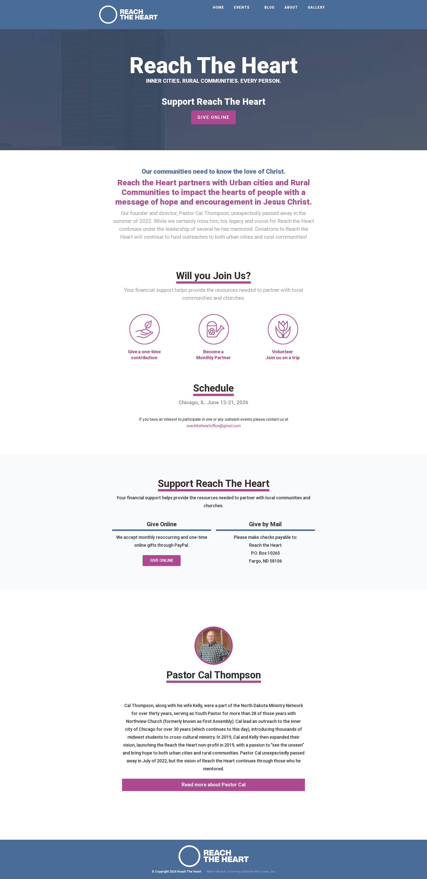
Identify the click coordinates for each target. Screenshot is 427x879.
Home (218, 7)
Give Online (213, 117)
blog (269, 7)
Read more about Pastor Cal (214, 785)
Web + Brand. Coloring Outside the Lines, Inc (241, 871)
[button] (244, 7)
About (291, 7)
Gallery (316, 7)
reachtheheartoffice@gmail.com (214, 425)
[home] (128, 14)
